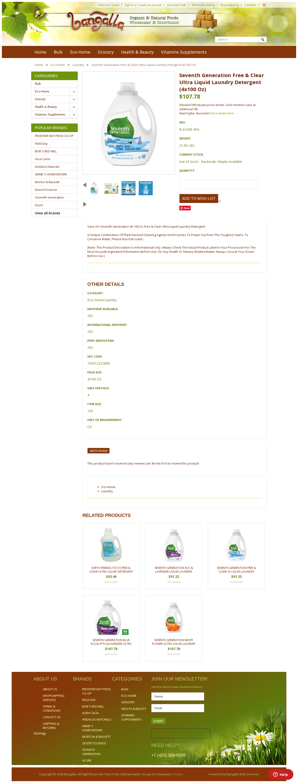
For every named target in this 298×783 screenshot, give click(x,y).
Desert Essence (46, 190)
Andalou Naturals (47, 166)
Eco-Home (80, 52)
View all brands (47, 213)
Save (187, 208)
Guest (115, 5)
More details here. (222, 113)
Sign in (129, 5)
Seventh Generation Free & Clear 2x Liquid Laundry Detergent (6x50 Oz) (236, 570)
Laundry (78, 65)
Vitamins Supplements (184, 52)
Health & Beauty (137, 52)
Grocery (106, 52)
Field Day (41, 143)
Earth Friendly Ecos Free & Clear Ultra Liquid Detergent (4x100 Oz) (111, 570)
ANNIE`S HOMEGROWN (51, 174)
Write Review (99, 451)
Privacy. (177, 774)
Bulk (58, 52)
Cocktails (250, 5)
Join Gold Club (176, 5)
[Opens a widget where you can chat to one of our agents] (280, 775)
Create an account (150, 5)
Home (39, 65)
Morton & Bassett (47, 182)
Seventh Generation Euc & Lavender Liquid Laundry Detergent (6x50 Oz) (174, 570)
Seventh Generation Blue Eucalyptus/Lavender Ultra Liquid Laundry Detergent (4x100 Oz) (111, 642)
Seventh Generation (49, 197)
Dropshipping (229, 5)
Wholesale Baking (203, 5)
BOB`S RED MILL (46, 151)
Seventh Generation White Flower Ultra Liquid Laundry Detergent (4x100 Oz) (174, 642)
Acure (39, 205)
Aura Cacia (42, 159)
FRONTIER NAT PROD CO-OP (54, 136)
